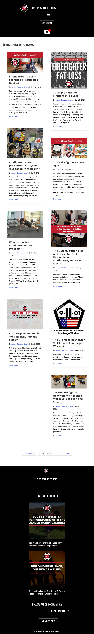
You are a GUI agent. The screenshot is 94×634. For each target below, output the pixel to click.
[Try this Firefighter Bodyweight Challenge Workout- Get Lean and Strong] (69, 382)
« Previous (27, 454)
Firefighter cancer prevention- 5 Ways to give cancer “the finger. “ (24, 165)
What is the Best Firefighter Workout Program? (22, 245)
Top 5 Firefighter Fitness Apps (68, 164)
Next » (68, 454)
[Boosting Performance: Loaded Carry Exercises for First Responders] (47, 521)
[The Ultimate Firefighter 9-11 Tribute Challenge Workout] (69, 317)
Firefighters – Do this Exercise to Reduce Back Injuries (24, 80)
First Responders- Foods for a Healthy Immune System (24, 336)
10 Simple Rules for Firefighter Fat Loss (65, 94)
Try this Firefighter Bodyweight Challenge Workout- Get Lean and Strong (68, 397)
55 (61, 454)
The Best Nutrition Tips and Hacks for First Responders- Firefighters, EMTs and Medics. (68, 257)
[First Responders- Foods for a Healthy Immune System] (25, 314)
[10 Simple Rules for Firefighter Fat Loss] (69, 70)
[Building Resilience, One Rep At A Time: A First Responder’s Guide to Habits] (47, 569)
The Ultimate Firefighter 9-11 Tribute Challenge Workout (69, 343)
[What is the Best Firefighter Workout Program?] (25, 224)
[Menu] (48, 15)
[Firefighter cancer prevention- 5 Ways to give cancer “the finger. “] (25, 143)
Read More (13, 116)
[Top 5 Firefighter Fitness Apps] (69, 148)
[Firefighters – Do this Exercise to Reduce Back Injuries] (25, 62)
